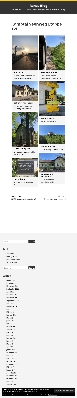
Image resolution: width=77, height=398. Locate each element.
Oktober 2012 (11, 378)
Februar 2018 (11, 361)
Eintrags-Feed (11, 256)
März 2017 (10, 367)
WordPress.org (12, 262)
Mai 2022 (9, 318)
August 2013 (11, 373)
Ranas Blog (38, 5)
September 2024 (12, 300)
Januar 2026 (10, 280)
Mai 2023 (9, 309)
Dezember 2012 (12, 376)
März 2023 (10, 312)
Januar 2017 (10, 370)
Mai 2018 (9, 355)
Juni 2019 (9, 341)
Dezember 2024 (12, 295)
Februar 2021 (11, 326)
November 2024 (12, 297)
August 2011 (11, 384)
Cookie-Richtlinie (52, 395)
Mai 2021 (9, 324)
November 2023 (12, 306)
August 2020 (11, 329)
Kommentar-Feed (13, 259)
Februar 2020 (11, 338)
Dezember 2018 (12, 352)
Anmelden (10, 253)
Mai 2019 (9, 344)
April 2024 (10, 303)
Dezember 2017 (12, 364)
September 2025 (12, 289)
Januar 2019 (10, 350)
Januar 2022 (10, 321)
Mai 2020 (9, 332)
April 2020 (10, 335)
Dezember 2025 (12, 283)
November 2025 (12, 286)
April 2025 (10, 292)
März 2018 (10, 358)
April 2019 (10, 347)
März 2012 (10, 381)
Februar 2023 (11, 315)
